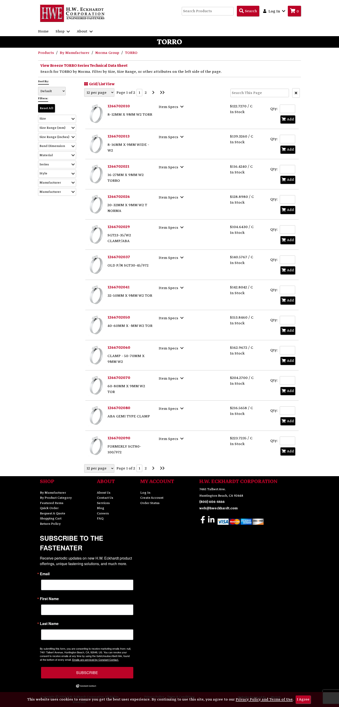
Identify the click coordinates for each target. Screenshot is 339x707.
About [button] (82, 31)
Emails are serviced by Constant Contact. (95, 659)
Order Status (150, 503)
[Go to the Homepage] (72, 13)
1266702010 (118, 106)
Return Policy (50, 523)
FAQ (100, 518)
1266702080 (118, 408)
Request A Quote (52, 513)
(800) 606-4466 (212, 502)
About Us (103, 492)
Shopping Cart (51, 518)
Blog (100, 508)
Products (46, 53)
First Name (49, 599)
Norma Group (107, 53)
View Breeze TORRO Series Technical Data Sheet (84, 66)
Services (103, 503)
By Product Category (56, 497)
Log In (145, 492)
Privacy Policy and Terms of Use (264, 699)
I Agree (303, 699)
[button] (57, 119)
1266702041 (118, 287)
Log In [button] (274, 11)
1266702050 (118, 317)
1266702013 (118, 136)
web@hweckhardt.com (218, 508)
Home (43, 31)
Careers (103, 513)
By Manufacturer (75, 53)
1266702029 (118, 227)
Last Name (49, 623)
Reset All (46, 108)
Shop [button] (60, 31)
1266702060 (118, 348)
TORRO (131, 53)
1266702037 (118, 257)
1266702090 (118, 438)
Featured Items (51, 503)
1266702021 (118, 167)
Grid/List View (102, 84)
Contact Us (105, 497)
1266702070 (118, 378)
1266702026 (118, 197)
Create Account (152, 497)
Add (290, 119)
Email (45, 574)
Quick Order (49, 508)
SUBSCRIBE (87, 672)
